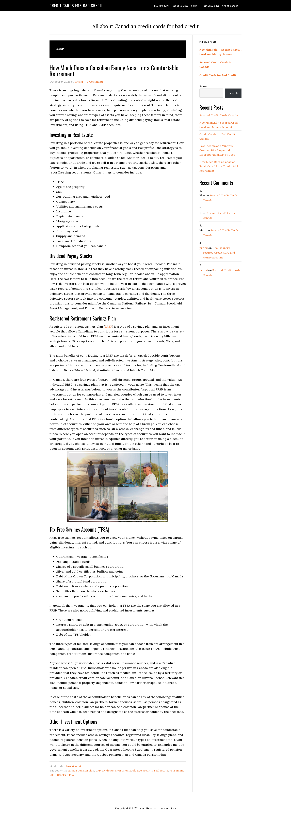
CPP (98, 770)
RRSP (108, 326)
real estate (161, 770)
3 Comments (95, 81)
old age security (142, 770)
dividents (108, 770)
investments (123, 770)
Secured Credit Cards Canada (218, 115)
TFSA (70, 775)
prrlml (203, 248)
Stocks (61, 775)
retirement (176, 770)
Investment (73, 766)
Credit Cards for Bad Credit (76, 5)
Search (203, 86)
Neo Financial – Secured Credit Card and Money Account (219, 252)
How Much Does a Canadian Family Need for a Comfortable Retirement (114, 70)
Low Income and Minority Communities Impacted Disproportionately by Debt (217, 150)
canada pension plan (81, 770)
